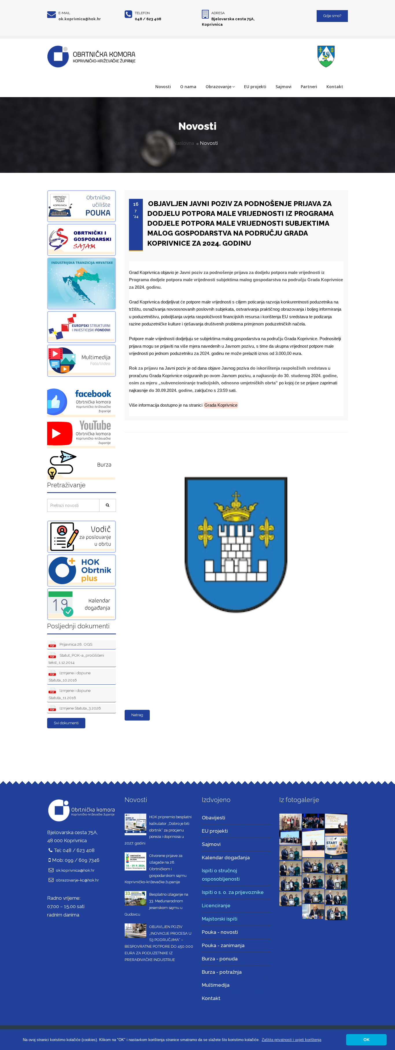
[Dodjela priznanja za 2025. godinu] (290, 852)
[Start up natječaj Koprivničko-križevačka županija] (336, 847)
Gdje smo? (332, 16)
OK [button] (366, 1039)
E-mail (64, 13)
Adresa (218, 13)
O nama (188, 86)
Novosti (163, 86)
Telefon (142, 13)
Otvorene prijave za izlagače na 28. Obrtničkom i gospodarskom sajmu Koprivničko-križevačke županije (156, 868)
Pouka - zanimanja (223, 945)
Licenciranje (216, 905)
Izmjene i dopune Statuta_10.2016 (70, 676)
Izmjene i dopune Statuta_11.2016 (70, 694)
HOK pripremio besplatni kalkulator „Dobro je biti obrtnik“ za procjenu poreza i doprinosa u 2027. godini (158, 830)
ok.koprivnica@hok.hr (79, 19)
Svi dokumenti (66, 723)
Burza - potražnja (222, 972)
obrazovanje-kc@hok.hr (77, 880)
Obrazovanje (218, 86)
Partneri (309, 86)
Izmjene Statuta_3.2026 (80, 708)
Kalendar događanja (226, 857)
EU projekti (255, 86)
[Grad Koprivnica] (234, 435)
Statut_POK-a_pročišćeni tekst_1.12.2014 (76, 659)
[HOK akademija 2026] (290, 837)
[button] (291, 1039)
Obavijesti (213, 818)
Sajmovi (283, 86)
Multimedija (216, 985)
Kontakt (334, 86)
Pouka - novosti (220, 932)
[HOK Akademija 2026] (290, 821)
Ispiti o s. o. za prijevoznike (233, 892)
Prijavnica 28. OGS (75, 644)
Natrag (137, 715)
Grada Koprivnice (220, 405)
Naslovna (183, 143)
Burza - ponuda (220, 959)
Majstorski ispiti (219, 919)
